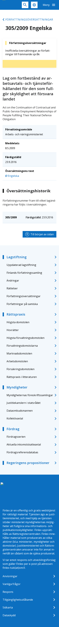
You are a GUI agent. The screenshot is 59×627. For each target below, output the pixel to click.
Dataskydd (9, 615)
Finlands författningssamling (24, 273)
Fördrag (13, 429)
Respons (8, 592)
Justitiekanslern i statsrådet (23, 403)
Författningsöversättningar (29, 19)
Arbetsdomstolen (17, 361)
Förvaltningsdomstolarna (22, 345)
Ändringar (13, 280)
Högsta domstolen (18, 322)
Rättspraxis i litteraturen (22, 377)
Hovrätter (13, 330)
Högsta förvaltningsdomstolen (25, 338)
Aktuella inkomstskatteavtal (24, 444)
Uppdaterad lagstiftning (21, 265)
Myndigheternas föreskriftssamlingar (30, 395)
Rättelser (12, 288)
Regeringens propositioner (28, 463)
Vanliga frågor (11, 584)
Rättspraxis (16, 314)
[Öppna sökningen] (25, 5)
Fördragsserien (16, 436)
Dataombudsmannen (20, 410)
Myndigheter (17, 387)
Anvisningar (10, 576)
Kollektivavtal (15, 418)
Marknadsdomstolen (19, 353)
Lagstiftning (17, 257)
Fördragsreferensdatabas (22, 452)
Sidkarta (8, 607)
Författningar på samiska (22, 304)
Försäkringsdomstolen (20, 369)
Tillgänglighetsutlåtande (18, 599)
